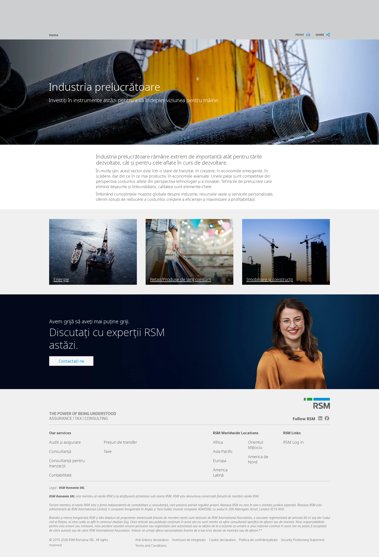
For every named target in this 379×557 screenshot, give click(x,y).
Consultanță (60, 451)
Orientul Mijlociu (255, 445)
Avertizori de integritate (189, 540)
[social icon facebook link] (327, 418)
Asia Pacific (223, 451)
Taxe (108, 451)
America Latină (220, 472)
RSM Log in (293, 442)
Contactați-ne (71, 361)
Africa (218, 442)
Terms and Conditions (150, 545)
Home (53, 35)
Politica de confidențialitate (258, 540)
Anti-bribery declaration (152, 540)
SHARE (320, 35)
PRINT (299, 35)
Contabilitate (60, 475)
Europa (219, 460)
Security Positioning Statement (303, 540)
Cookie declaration (222, 540)
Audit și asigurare (65, 442)
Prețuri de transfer (120, 442)
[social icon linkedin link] (320, 418)
